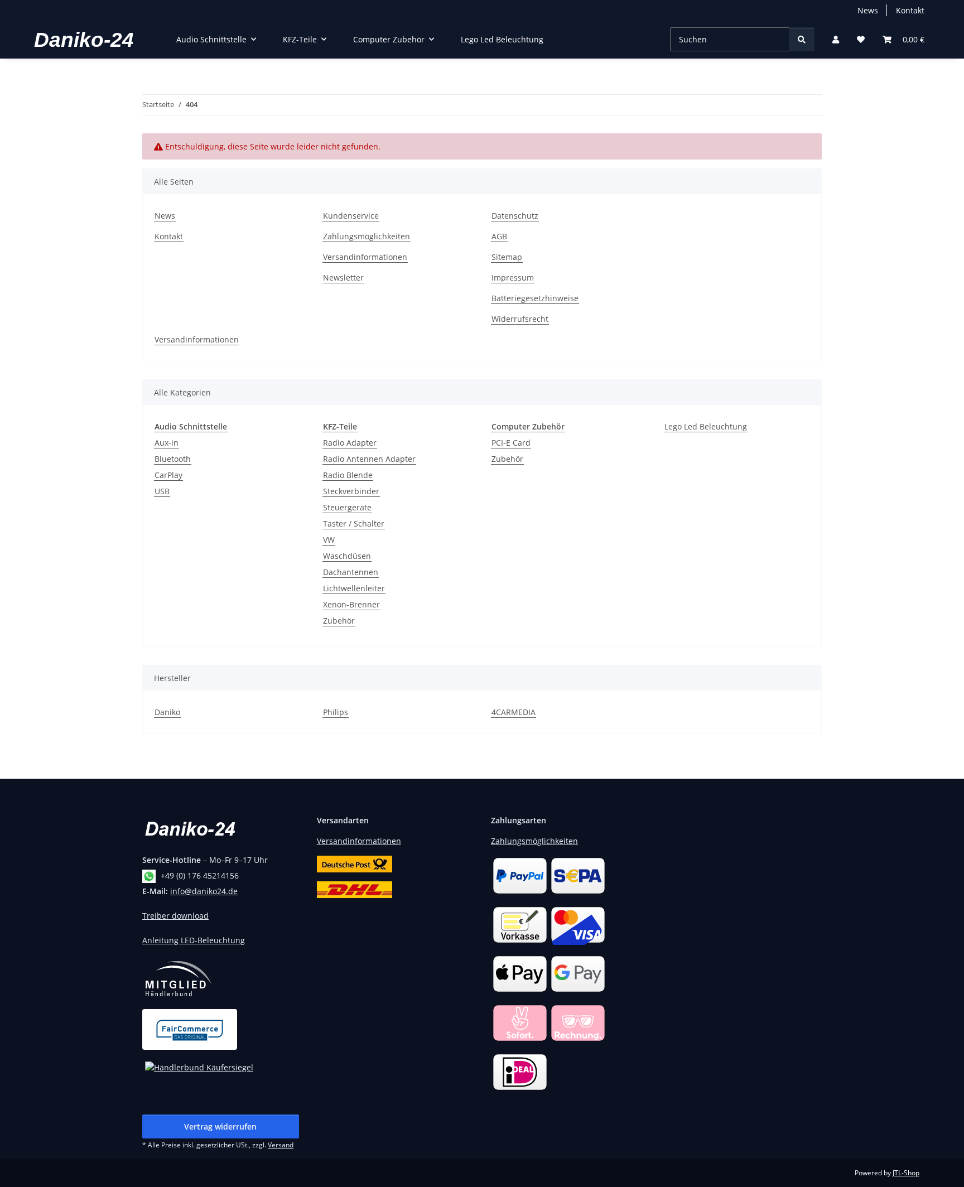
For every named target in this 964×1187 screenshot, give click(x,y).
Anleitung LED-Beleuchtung (193, 940)
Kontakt (910, 10)
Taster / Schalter (353, 523)
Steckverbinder (351, 491)
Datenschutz (514, 215)
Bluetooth (173, 458)
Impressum (512, 277)
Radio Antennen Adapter (369, 458)
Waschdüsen (347, 556)
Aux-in (167, 442)
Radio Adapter (350, 442)
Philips (335, 712)
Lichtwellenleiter (354, 588)
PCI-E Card (511, 442)
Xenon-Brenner (351, 604)
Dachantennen (350, 572)
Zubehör (339, 620)
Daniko (167, 712)
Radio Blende (348, 475)
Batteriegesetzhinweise (535, 298)
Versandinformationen (365, 257)
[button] (835, 39)
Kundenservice (351, 215)
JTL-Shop (906, 1173)
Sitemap (506, 257)
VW (329, 539)
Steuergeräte (347, 507)
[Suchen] (801, 39)
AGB (499, 236)
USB (162, 491)
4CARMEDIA (513, 712)
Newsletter (343, 277)
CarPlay (168, 475)
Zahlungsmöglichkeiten (366, 236)
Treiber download (175, 915)
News (867, 10)
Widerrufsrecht (519, 318)
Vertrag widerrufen (220, 1126)
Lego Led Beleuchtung (705, 426)
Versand (280, 1145)
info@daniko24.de (204, 891)
